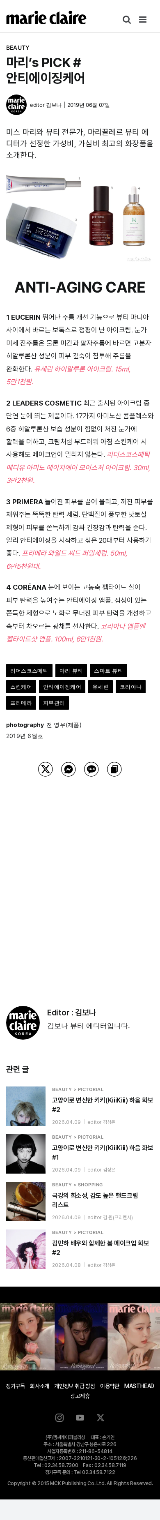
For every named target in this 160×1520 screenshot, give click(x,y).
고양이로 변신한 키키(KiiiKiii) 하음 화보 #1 (102, 1152)
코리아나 (131, 686)
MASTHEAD (139, 1386)
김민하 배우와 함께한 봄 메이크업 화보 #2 (100, 1248)
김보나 (54, 104)
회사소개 (39, 1386)
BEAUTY (18, 47)
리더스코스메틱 (29, 670)
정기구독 (15, 1386)
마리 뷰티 (71, 670)
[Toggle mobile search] (127, 19)
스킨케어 (21, 686)
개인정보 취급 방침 (74, 1386)
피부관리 (54, 702)
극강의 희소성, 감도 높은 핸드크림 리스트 (95, 1200)
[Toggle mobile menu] (143, 19)
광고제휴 (79, 1396)
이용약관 (109, 1386)
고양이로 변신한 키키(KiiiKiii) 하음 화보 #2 (102, 1105)
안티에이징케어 (62, 686)
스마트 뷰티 (108, 670)
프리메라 (21, 702)
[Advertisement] (80, 880)
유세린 (100, 686)
